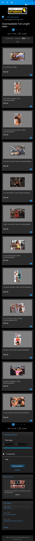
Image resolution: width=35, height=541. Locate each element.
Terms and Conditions (10, 514)
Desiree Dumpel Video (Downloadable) (17, 161)
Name (28, 38)
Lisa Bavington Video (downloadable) (16, 193)
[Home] (17, 11)
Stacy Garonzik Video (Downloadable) (17, 224)
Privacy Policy (7, 508)
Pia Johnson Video (10, 67)
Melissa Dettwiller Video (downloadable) (11, 382)
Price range (8, 440)
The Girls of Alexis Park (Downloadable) (11, 99)
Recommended (9, 38)
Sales (17, 41)
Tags (6, 459)
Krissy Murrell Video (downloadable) (16, 413)
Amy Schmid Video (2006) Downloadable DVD (12, 319)
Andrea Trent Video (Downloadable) (16, 350)
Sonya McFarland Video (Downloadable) (12, 256)
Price (23, 38)
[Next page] (24, 29)
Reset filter (17, 470)
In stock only (11, 454)
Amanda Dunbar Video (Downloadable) (17, 287)
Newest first (17, 38)
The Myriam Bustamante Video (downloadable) (14, 131)
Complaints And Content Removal (13, 521)
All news (6, 527)
